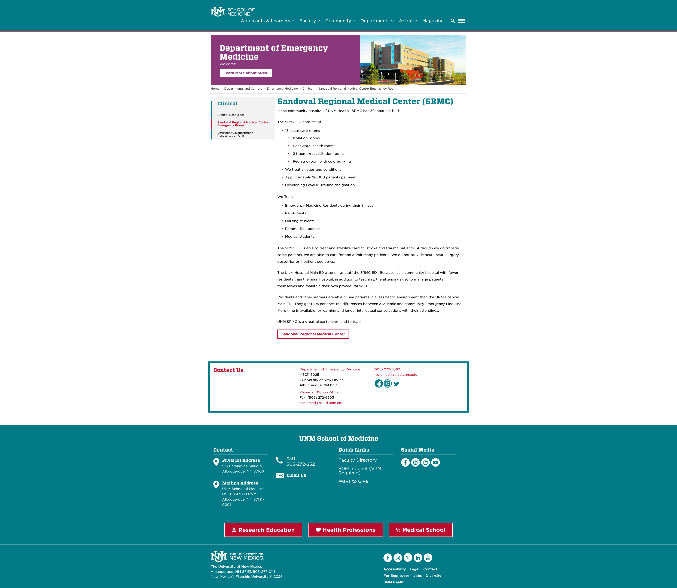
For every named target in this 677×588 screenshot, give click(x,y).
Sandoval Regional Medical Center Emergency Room (357, 88)
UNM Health (393, 582)
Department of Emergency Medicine (330, 369)
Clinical (308, 88)
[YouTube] (428, 557)
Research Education (266, 530)
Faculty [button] (308, 20)
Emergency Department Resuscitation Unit (235, 134)
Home (215, 88)
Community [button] (339, 20)
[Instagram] (415, 462)
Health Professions (348, 530)
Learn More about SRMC (246, 73)
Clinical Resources (230, 115)
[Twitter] (408, 557)
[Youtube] (435, 462)
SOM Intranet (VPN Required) (359, 471)
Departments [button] (376, 20)
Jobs (417, 576)
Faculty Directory (357, 460)
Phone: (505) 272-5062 (319, 392)
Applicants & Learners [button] (266, 20)
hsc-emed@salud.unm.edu (321, 403)
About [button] (406, 20)
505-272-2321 (301, 464)
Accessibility (394, 569)
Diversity (433, 576)
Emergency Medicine (282, 88)
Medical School (423, 530)
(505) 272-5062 (386, 369)
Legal (414, 569)
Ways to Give (353, 481)
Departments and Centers (243, 88)
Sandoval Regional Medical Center (313, 334)
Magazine (433, 20)
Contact (430, 569)
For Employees (396, 576)
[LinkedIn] (425, 462)
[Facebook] (405, 462)
